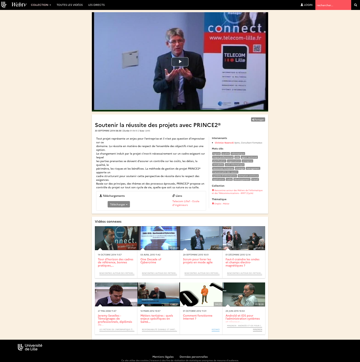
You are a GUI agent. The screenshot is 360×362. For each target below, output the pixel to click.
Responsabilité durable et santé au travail (159, 329)
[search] (355, 5)
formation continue (248, 175)
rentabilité (218, 164)
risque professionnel (223, 157)
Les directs (96, 5)
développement (242, 179)
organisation (234, 160)
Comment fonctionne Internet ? (197, 317)
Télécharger (118, 204)
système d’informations (224, 175)
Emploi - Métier (221, 203)
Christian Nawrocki (224, 142)
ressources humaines (223, 168)
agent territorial (249, 157)
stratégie (240, 168)
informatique (237, 153)
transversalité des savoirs (225, 171)
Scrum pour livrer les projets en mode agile (198, 260)
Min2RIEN (257, 329)
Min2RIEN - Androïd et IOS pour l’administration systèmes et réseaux (244, 325)
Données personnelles (194, 356)
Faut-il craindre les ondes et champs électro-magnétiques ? (243, 262)
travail (255, 179)
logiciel (216, 153)
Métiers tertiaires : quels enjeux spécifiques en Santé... (156, 318)
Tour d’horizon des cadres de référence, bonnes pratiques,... (115, 262)
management (253, 168)
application (218, 179)
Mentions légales (163, 356)
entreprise (247, 160)
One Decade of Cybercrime (150, 260)
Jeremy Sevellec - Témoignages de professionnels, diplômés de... (115, 320)
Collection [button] (40, 5)
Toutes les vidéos (70, 5)
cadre (229, 179)
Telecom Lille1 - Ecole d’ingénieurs (185, 203)
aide (237, 157)
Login (308, 5)
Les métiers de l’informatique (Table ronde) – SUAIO (116, 329)
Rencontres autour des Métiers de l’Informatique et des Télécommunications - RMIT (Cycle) (237, 192)
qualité (225, 153)
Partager (259, 119)
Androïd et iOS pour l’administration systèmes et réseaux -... (243, 318)
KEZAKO (216, 329)
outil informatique (235, 164)
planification (219, 160)
